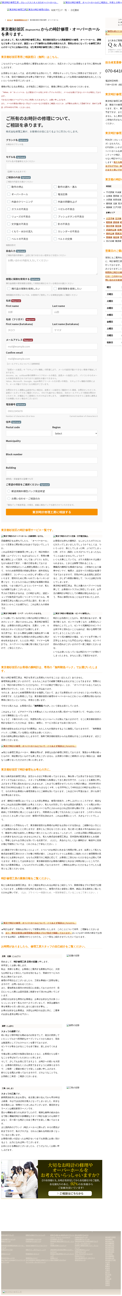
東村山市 (110, 233)
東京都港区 (109, 1239)
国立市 (118, 226)
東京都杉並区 (109, 1252)
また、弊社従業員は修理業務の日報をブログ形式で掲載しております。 (38, 933)
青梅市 (109, 237)
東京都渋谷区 (109, 1250)
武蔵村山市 (111, 230)
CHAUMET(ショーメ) (8, 1239)
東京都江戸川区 (110, 1260)
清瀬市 (107, 1281)
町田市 (107, 1268)
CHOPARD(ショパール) (33, 1239)
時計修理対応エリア (21, 20)
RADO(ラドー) (80, 1256)
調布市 (116, 222)
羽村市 (107, 1285)
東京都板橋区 (109, 1256)
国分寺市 (110, 226)
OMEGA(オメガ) (80, 1252)
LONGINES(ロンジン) (82, 1250)
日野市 (107, 1270)
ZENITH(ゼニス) (80, 1260)
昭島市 (109, 222)
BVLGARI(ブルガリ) (81, 1235)
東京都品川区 (109, 1245)
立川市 (118, 218)
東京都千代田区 (110, 1237)
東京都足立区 (109, 1258)
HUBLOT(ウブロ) (7, 1250)
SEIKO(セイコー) (31, 1258)
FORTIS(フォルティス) (33, 1241)
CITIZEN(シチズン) (56, 1239)
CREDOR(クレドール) (82, 1239)
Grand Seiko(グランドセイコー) (36, 1245)
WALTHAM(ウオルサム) (58, 1260)
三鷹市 (107, 1264)
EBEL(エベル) (6, 1241)
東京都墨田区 (109, 1243)
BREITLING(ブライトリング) (35, 1235)
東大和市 (108, 1274)
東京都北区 (109, 1254)
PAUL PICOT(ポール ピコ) (84, 1254)
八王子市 (110, 218)
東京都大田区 (109, 1247)
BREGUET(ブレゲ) (7, 1235)
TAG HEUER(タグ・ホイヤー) (85, 1258)
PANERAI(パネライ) (32, 1254)
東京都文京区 (109, 1241)
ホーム (9, 20)
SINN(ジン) (54, 1258)
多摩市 (107, 1277)
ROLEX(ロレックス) (8, 1258)
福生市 (116, 237)
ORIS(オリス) (5, 1254)
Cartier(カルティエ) (81, 1237)
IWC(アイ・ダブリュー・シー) (36, 1250)
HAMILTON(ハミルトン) (58, 1245)
